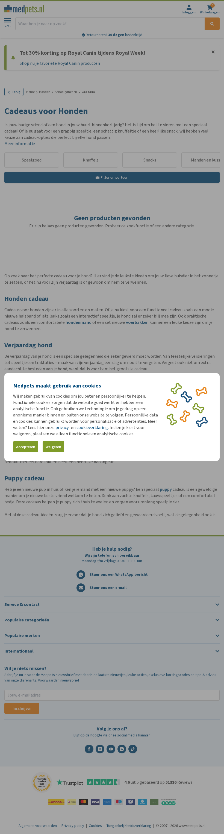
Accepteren (25, 446)
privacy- (62, 427)
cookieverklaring (92, 427)
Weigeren (53, 446)
